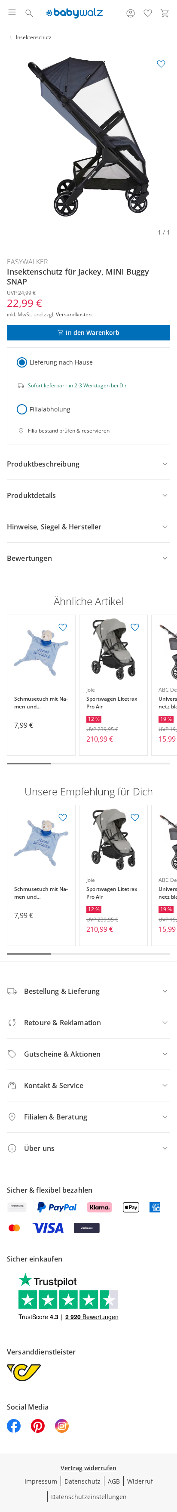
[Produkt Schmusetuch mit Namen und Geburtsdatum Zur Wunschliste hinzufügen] (63, 627)
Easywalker (27, 261)
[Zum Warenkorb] (165, 13)
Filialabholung (50, 409)
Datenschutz (82, 1481)
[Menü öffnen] (12, 13)
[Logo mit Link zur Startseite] (74, 13)
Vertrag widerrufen (88, 1468)
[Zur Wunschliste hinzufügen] (161, 64)
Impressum (40, 1481)
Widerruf (140, 1481)
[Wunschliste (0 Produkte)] (148, 13)
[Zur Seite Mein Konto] (130, 13)
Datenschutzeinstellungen (89, 1497)
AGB (114, 1481)
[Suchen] (29, 13)
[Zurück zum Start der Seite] (168, 1451)
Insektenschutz (34, 37)
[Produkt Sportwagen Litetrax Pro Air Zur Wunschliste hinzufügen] (135, 627)
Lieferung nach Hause (61, 362)
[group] (88, 137)
